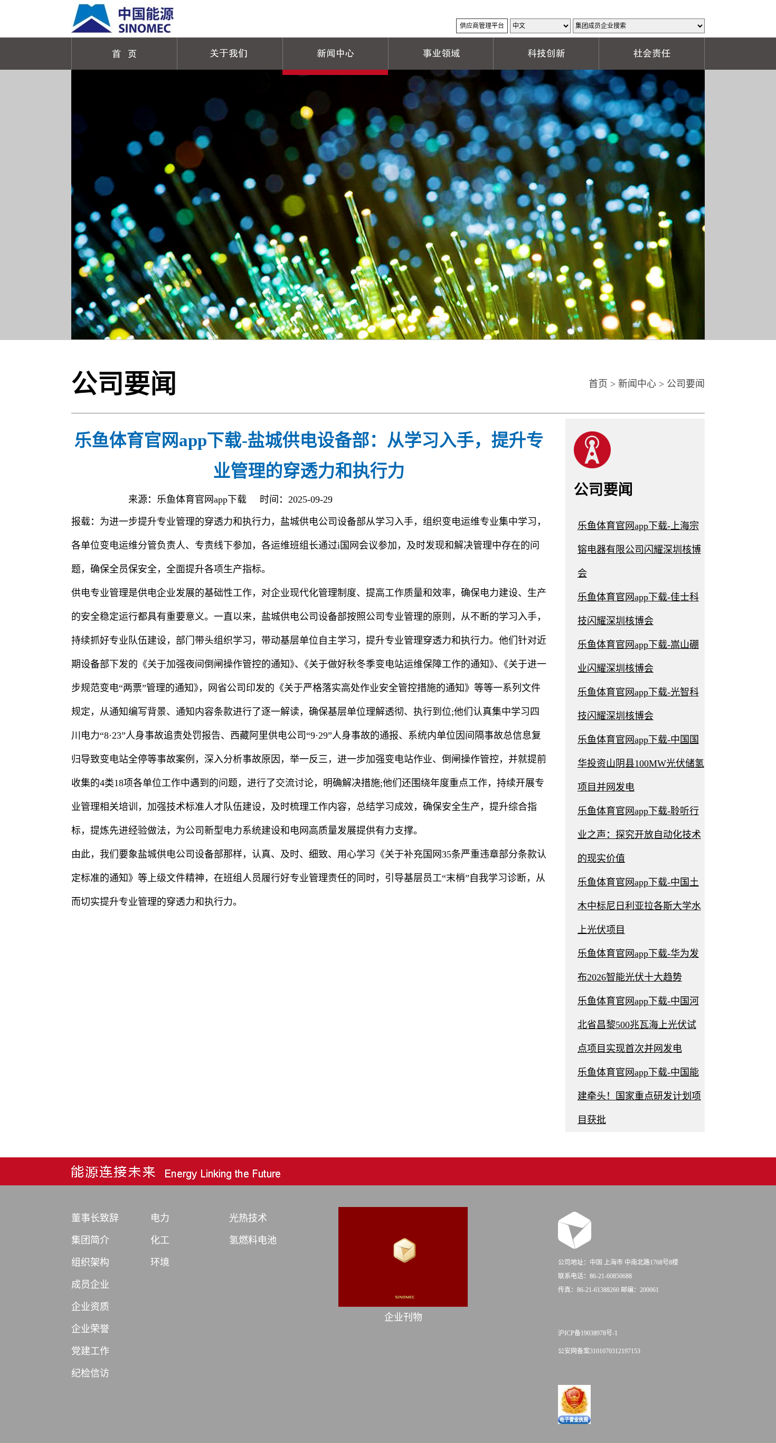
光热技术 (248, 1218)
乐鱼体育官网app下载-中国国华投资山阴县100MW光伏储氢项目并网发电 (641, 763)
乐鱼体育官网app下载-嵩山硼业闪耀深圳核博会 (638, 656)
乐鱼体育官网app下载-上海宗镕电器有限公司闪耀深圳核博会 (639, 550)
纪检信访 (90, 1373)
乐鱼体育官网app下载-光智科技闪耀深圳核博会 (638, 704)
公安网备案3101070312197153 (599, 1351)
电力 (159, 1218)
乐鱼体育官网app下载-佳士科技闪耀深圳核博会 (638, 609)
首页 (598, 384)
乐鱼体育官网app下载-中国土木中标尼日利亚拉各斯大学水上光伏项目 (639, 906)
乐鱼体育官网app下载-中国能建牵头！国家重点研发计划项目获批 (639, 1096)
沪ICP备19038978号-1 (588, 1333)
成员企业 (90, 1284)
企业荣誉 (90, 1329)
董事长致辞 (95, 1218)
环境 (159, 1262)
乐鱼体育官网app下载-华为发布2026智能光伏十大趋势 (638, 965)
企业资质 (90, 1306)
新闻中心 (637, 384)
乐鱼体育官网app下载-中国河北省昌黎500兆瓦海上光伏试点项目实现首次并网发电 (638, 1025)
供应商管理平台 (482, 26)
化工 (159, 1240)
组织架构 (90, 1262)
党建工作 (90, 1351)
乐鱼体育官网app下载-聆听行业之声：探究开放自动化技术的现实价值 (639, 835)
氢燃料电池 (253, 1240)
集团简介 (90, 1240)
